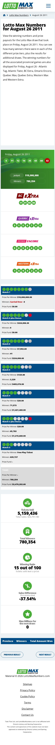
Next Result (45, 654)
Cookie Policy (27, 696)
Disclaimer (27, 708)
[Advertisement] (27, 112)
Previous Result (12, 654)
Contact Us (27, 714)
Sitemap (27, 684)
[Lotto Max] (4, 15)
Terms (27, 702)
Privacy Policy (27, 690)
